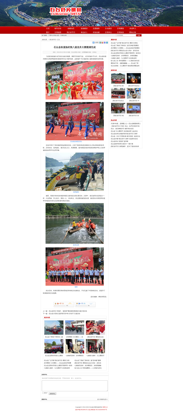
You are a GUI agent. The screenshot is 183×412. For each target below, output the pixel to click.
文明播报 (120, 28)
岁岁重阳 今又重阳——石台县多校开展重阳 (125, 48)
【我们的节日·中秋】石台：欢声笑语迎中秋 (125, 126)
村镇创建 (96, 32)
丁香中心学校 (52, 35)
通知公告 (132, 32)
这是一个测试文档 (61, 35)
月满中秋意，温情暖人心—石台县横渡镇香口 (126, 123)
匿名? (46, 393)
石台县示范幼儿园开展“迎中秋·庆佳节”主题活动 (64, 313)
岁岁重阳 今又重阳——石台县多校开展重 (57, 363)
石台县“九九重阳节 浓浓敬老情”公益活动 (124, 131)
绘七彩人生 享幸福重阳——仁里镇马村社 (88, 368)
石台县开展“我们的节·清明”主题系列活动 (124, 139)
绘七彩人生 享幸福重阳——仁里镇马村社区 (125, 61)
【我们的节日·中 (133, 100)
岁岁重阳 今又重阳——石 (74, 337)
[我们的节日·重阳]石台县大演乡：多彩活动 (125, 50)
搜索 (139, 35)
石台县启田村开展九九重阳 (54, 355)
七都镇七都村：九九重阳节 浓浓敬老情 (57, 368)
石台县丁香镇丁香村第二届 (54, 337)
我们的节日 (71, 32)
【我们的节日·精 (118, 86)
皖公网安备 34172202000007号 (97, 409)
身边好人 (84, 32)
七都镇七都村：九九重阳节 (95, 355)
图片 (48, 32)
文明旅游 (120, 32)
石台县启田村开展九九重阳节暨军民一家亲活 (126, 53)
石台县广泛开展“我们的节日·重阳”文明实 (124, 43)
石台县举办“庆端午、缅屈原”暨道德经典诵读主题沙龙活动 (68, 311)
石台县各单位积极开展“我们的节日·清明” (124, 134)
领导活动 (57, 28)
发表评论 (52, 393)
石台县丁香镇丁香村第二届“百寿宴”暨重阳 (125, 45)
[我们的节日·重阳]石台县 (95, 337)
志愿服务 (96, 28)
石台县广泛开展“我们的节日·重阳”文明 (56, 360)
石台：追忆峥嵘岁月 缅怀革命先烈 (122, 128)
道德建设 (84, 28)
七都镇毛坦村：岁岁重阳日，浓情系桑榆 (88, 365)
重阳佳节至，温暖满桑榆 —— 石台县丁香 (124, 63)
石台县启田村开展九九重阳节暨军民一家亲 (58, 365)
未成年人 (132, 28)
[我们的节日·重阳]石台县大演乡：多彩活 (88, 363)
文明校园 (57, 32)
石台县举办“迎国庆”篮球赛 (119, 141)
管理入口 (105, 407)
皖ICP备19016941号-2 (81, 409)
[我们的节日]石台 (133, 86)
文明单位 (108, 32)
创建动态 (71, 28)
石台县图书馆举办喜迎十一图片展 (122, 144)
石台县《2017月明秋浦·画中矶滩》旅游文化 (125, 136)
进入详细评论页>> (102, 399)
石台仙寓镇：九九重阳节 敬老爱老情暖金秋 (125, 66)
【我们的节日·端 (118, 115)
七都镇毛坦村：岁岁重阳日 (75, 355)
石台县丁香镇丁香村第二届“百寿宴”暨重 (88, 360)
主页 (48, 28)
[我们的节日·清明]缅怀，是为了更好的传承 (125, 146)
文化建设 (108, 28)
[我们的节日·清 (134, 115)
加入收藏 (138, 1)
